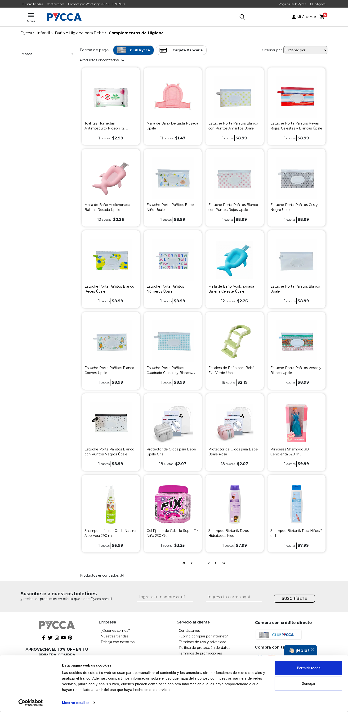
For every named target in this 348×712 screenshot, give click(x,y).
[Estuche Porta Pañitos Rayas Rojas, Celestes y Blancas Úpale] (296, 96)
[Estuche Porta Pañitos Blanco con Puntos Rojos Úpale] (234, 178)
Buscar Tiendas (32, 4)
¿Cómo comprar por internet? (203, 636)
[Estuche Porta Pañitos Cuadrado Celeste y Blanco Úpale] (173, 341)
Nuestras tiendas (114, 636)
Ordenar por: (272, 50)
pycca (26, 33)
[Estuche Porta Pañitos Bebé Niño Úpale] (173, 178)
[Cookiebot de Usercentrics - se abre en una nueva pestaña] (30, 702)
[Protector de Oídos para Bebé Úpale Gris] (173, 422)
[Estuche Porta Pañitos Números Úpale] (173, 259)
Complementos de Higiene (136, 33)
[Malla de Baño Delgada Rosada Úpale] (173, 96)
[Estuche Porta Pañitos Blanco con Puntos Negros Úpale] (111, 422)
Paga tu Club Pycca (292, 4)
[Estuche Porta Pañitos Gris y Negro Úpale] (296, 178)
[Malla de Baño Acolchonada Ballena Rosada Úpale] (111, 178)
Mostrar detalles (75, 703)
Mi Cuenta (306, 17)
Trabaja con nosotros (117, 642)
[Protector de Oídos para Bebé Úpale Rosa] (234, 422)
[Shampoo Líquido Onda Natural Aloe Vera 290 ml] (111, 504)
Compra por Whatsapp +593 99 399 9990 (96, 4)
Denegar (309, 683)
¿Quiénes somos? (115, 630)
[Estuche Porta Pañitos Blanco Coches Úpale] (111, 341)
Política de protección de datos (204, 647)
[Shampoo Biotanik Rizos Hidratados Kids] (234, 504)
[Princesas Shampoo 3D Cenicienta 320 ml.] (296, 422)
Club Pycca (318, 4)
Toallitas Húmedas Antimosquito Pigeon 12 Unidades (104, 128)
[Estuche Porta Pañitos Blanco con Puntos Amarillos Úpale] (234, 96)
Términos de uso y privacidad (202, 642)
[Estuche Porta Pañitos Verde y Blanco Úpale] (296, 341)
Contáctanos (55, 4)
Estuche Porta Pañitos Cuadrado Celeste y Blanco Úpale (169, 373)
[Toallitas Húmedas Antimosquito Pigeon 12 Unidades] (111, 96)
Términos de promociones (200, 653)
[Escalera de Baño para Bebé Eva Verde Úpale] (234, 341)
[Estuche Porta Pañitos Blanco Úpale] (296, 259)
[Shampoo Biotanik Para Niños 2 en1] (296, 504)
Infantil (43, 33)
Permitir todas (308, 668)
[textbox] (183, 17)
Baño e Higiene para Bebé (79, 33)
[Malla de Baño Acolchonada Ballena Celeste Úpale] (234, 259)
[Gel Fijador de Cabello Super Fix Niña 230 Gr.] (173, 504)
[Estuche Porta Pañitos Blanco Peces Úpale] (111, 259)
